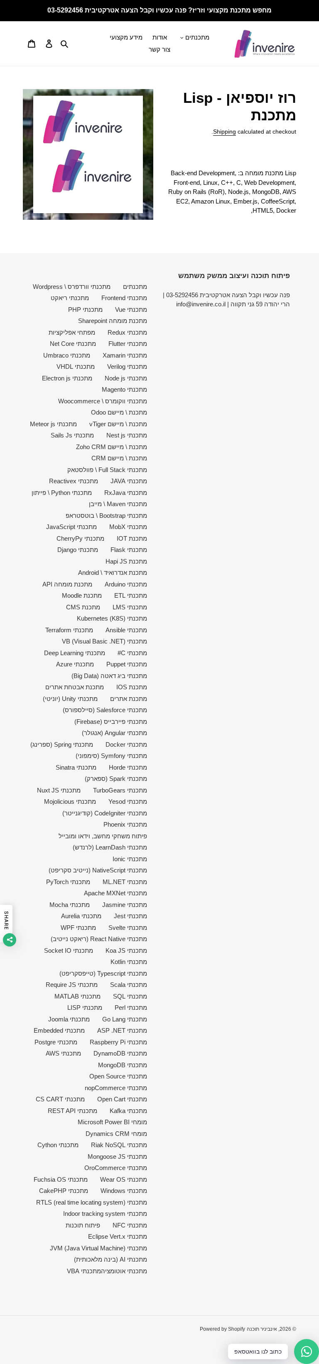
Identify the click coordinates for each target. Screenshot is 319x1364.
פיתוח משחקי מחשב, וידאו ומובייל (103, 836)
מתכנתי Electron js (67, 378)
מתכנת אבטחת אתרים (74, 687)
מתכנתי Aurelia (81, 915)
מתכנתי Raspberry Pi (118, 1042)
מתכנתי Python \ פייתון (62, 492)
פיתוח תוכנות (83, 1225)
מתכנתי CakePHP (63, 1190)
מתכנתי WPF (78, 927)
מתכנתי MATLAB (77, 996)
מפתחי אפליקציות (72, 332)
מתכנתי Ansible (126, 630)
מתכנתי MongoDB (122, 1064)
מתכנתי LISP (84, 1007)
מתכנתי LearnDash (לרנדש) (110, 847)
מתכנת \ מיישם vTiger (118, 423)
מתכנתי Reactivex (73, 480)
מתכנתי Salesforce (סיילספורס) (105, 709)
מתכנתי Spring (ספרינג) (61, 744)
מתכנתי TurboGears (120, 790)
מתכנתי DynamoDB (120, 1053)
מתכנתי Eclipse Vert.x (117, 1236)
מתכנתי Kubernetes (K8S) (112, 618)
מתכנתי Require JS (72, 984)
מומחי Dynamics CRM (116, 1133)
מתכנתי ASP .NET (122, 1030)
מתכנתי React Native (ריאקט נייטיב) (99, 938)
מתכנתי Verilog (127, 366)
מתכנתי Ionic (130, 858)
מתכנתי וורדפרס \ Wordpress (71, 286)
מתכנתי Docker (126, 744)
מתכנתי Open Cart (122, 1099)
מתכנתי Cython (58, 1144)
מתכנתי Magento (124, 389)
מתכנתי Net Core (73, 343)
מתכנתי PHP (85, 309)
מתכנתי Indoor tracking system (105, 1213)
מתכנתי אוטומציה (124, 1271)
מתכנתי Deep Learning (74, 652)
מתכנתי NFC (130, 1225)
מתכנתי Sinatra (76, 767)
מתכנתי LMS (130, 607)
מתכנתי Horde (128, 767)
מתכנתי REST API (72, 1110)
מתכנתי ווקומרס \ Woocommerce (102, 401)
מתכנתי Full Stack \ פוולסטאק (107, 469)
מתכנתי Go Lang (124, 1019)
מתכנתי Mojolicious (70, 801)
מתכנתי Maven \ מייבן (118, 503)
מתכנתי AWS (63, 1053)
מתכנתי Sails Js (72, 435)
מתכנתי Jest (130, 915)
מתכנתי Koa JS (126, 950)
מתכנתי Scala (128, 984)
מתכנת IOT (132, 538)
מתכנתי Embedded (59, 1030)
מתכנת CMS (83, 607)
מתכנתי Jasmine (124, 904)
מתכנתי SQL (130, 996)
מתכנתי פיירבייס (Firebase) (110, 721)
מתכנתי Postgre (55, 1042)
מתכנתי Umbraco (66, 355)
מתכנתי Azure (75, 664)
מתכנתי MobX (128, 526)
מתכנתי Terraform (69, 630)
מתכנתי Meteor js (53, 423)
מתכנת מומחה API (67, 584)
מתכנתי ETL (130, 595)
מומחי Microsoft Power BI (112, 1121)
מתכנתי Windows (124, 1190)
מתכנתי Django (77, 549)
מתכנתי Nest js (126, 435)
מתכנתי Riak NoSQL (119, 1144)
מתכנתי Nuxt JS (59, 790)
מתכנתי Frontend (124, 297)
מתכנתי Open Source (118, 1076)
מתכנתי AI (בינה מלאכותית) (110, 1259)
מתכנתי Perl (131, 1007)
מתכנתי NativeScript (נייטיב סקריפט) (98, 870)
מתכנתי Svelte (127, 927)
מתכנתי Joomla (69, 1019)
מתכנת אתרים (128, 698)
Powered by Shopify (222, 1329)
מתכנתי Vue (131, 309)
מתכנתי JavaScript (71, 526)
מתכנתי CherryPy (80, 538)
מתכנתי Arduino (126, 584)
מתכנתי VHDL (75, 366)
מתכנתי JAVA (128, 480)
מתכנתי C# (132, 652)
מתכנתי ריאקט (70, 297)
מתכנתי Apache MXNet (115, 893)
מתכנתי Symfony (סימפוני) (111, 755)
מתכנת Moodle (82, 595)
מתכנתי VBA (84, 1271)
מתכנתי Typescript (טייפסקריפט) (103, 973)
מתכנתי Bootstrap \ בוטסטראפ (106, 515)
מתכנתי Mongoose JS (117, 1156)
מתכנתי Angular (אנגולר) (114, 732)
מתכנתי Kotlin (128, 961)
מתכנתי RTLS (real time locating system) (91, 1202)
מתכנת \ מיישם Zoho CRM (111, 446)
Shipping (224, 131)
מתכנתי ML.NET (125, 881)
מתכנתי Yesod (127, 801)
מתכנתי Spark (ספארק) (116, 778)
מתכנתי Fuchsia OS (61, 1179)
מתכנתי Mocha (69, 904)
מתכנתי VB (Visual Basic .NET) (104, 641)
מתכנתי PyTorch (68, 881)
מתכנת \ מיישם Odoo (119, 412)
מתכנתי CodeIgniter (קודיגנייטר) (104, 813)
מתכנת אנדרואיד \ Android (112, 572)
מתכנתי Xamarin (125, 355)
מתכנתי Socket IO (68, 950)
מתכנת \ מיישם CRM (119, 458)
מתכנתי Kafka (128, 1110)
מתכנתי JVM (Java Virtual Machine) (98, 1248)
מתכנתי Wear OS (123, 1179)
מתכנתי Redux (127, 332)
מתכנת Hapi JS (126, 561)
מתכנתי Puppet (126, 664)
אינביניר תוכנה (262, 1329)
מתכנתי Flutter (127, 343)
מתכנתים (135, 286)
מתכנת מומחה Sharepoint (112, 320)
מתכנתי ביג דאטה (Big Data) (109, 675)
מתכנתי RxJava (125, 492)
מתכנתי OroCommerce (115, 1167)
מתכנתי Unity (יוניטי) (70, 698)
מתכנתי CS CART (60, 1099)
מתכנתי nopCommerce (116, 1087)
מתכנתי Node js (126, 378)
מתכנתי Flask (128, 549)
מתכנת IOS (131, 687)
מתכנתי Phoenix (125, 824)
